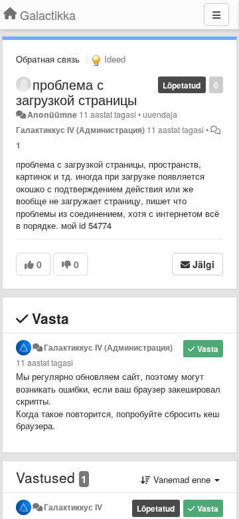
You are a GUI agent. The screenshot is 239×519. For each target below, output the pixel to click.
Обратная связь (48, 59)
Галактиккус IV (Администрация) (80, 130)
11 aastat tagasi (44, 363)
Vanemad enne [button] (182, 479)
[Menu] (216, 14)
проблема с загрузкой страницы (76, 92)
